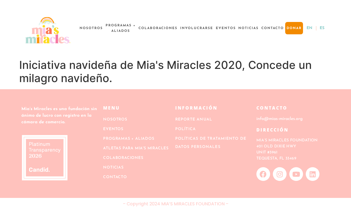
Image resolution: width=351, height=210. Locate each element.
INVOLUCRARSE (196, 28)
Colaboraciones (157, 28)
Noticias (248, 28)
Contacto (272, 28)
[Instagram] (280, 174)
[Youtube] (296, 174)
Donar (294, 28)
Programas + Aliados (121, 28)
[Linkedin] (312, 174)
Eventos (226, 28)
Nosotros (91, 28)
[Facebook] (263, 174)
